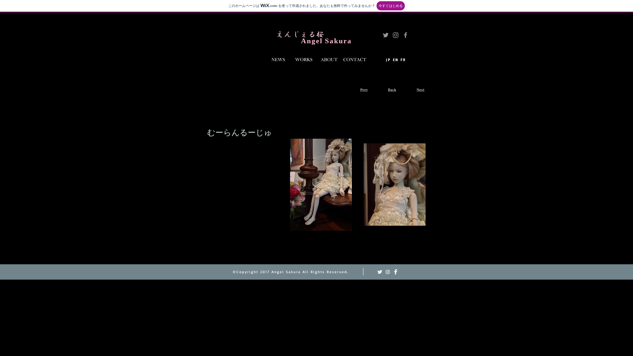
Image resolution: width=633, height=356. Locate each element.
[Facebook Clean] (395, 272)
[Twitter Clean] (380, 272)
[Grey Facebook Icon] (405, 35)
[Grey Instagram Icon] (395, 35)
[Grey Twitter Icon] (385, 35)
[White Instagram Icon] (387, 272)
